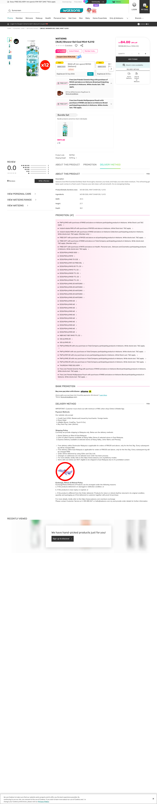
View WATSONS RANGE (19, 200)
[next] (127, 18)
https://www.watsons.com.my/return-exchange (98, 499)
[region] (78, 799)
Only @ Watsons (116, 18)
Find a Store (78, 2)
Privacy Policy (43, 802)
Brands (138, 18)
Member (19, 18)
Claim (90, 74)
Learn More (103, 395)
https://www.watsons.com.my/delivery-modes (100, 458)
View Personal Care (19, 194)
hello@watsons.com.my (104, 501)
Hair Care (72, 18)
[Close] (153, 798)
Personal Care (60, 18)
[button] (144, 6)
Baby (88, 18)
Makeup (39, 18)
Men (81, 18)
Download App (66, 2)
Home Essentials (100, 18)
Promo (10, 18)
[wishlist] (76, 45)
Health (48, 18)
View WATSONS (15, 205)
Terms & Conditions (72, 94)
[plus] (145, 54)
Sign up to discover (61, 539)
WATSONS (61, 38)
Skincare (29, 18)
